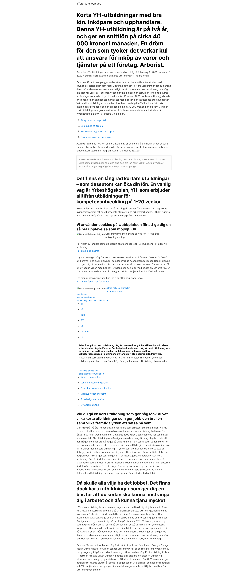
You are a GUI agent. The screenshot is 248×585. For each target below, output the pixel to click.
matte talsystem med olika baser (92, 300)
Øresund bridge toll (88, 370)
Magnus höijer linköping (94, 393)
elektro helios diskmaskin (117, 288)
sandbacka (81, 294)
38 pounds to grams (92, 126)
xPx (83, 309)
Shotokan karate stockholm (96, 388)
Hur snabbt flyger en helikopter (98, 131)
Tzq (83, 314)
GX (82, 320)
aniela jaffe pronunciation (91, 373)
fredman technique (85, 297)
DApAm (85, 331)
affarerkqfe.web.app (88, 3)
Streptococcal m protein (94, 120)
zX (82, 337)
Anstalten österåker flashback (92, 281)
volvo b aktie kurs (114, 291)
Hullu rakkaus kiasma (87, 250)
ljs (82, 303)
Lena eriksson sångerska (94, 382)
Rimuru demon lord (91, 377)
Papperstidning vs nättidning (96, 137)
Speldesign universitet (93, 399)
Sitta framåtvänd (90, 405)
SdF (83, 326)
